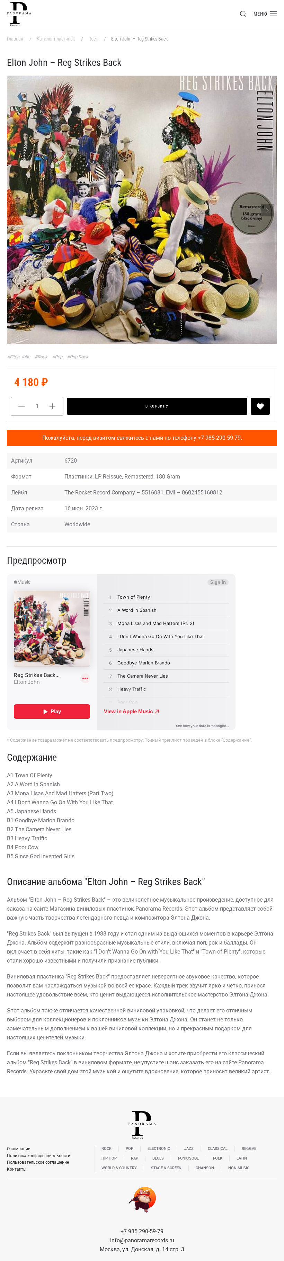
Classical (218, 1148)
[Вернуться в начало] (19, 14)
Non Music (238, 1168)
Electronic (159, 1148)
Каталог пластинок (56, 39)
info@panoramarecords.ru (142, 1240)
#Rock (41, 356)
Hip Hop (109, 1158)
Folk (217, 1158)
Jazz (189, 1148)
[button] (243, 14)
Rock (93, 39)
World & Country (119, 1168)
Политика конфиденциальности (38, 1155)
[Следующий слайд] (267, 210)
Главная (15, 39)
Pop (129, 1148)
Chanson (205, 1168)
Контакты (16, 1169)
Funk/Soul (188, 1158)
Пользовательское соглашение (38, 1162)
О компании (18, 1148)
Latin (242, 1158)
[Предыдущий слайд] (16, 210)
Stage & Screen (166, 1168)
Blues (158, 1158)
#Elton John (19, 356)
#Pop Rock (77, 356)
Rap (134, 1158)
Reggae (249, 1148)
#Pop (57, 356)
